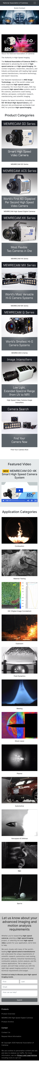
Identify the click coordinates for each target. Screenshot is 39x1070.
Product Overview (8, 1014)
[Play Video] (3, 500)
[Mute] (28, 500)
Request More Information (11, 1036)
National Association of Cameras (15, 3)
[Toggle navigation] (35, 3)
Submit (19, 1000)
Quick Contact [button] (19, 8)
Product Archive (8, 1022)
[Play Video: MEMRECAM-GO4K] (19, 490)
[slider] (17, 500)
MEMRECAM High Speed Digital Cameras (17, 1018)
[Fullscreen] (36, 500)
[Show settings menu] (32, 500)
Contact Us (6, 1032)
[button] (3, 17)
